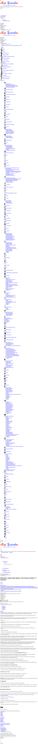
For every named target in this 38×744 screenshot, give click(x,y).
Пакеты (1, 586)
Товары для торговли (8, 588)
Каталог (1, 712)
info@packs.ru (3, 575)
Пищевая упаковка (15, 586)
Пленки (4, 586)
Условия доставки (3, 728)
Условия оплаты (2, 727)
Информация (2, 721)
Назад (6, 562)
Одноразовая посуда (8, 586)
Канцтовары (4, 587)
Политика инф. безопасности (5, 723)
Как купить (4, 607)
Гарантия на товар (3, 729)
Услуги (1, 714)
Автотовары (32, 587)
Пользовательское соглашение (5, 724)
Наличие (3, 606)
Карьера (1, 720)
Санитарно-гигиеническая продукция (24, 586)
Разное (12, 588)
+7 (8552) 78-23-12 (3, 15)
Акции (1, 713)
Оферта (1, 725)
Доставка (3, 609)
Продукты (19, 587)
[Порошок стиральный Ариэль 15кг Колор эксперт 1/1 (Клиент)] (10, 591)
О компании (2, 717)
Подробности (2, 598)
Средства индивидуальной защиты (12, 587)
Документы (2, 718)
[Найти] (1, 8)
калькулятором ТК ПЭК (4, 695)
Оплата (3, 608)
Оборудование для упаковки (25, 587)
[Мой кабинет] (0, 549)
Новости (1, 719)
